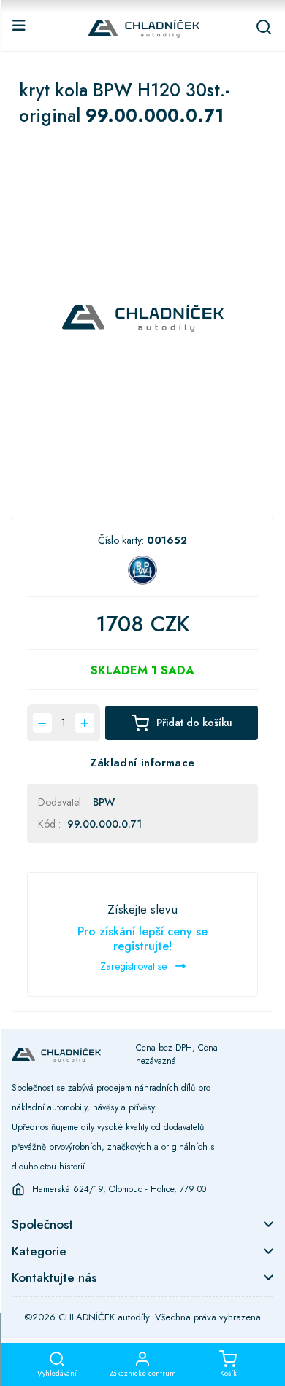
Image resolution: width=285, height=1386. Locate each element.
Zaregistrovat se (135, 966)
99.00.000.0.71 (104, 824)
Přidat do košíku (194, 722)
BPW (104, 802)
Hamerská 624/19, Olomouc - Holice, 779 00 (119, 1189)
